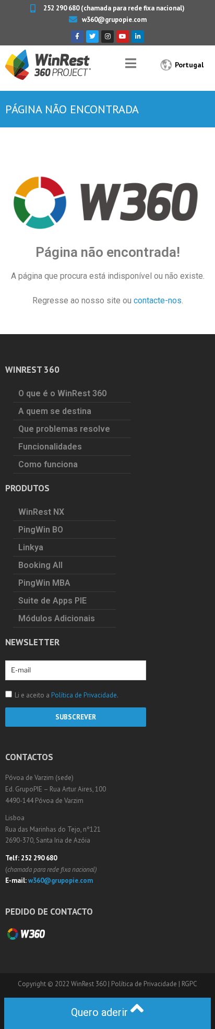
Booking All (40, 565)
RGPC (189, 983)
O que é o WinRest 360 (62, 393)
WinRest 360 (88, 983)
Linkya (30, 547)
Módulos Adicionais (56, 618)
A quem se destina (54, 411)
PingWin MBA (44, 583)
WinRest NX (41, 512)
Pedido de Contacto (49, 911)
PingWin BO (40, 530)
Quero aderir (100, 1012)
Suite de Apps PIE (52, 601)
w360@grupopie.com (60, 880)
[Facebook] (77, 36)
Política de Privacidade (84, 695)
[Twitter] (92, 36)
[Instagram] (107, 36)
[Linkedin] (138, 36)
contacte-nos (158, 300)
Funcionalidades (50, 447)
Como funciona (48, 464)
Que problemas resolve (64, 429)
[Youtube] (122, 36)
